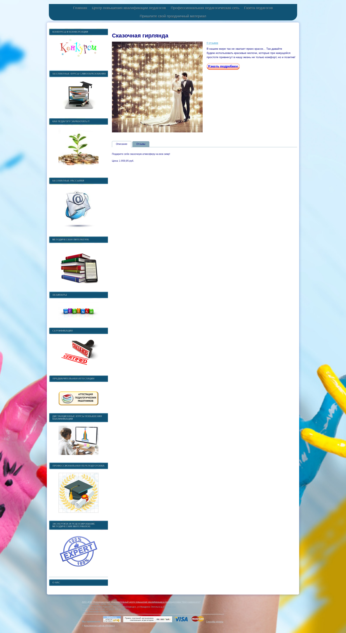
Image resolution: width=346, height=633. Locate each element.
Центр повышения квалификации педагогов (129, 8)
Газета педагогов (258, 8)
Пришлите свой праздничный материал (173, 16)
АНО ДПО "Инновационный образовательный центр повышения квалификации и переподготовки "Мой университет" (141, 602)
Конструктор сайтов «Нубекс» (99, 625)
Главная (80, 8)
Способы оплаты (214, 621)
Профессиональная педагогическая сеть (205, 8)
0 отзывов (212, 43)
